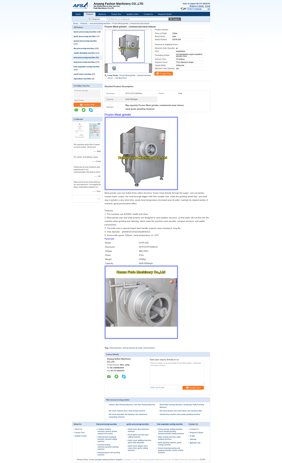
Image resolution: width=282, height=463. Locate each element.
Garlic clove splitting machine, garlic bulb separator (140, 441)
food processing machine (84, 62)
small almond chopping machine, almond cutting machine (107, 439)
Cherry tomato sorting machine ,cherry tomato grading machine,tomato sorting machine (171, 431)
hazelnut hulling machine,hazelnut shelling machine (108, 447)
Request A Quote (197, 6)
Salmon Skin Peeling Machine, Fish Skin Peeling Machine (132, 405)
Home (78, 14)
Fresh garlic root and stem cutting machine (138, 436)
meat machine (149, 348)
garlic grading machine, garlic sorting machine (170, 444)
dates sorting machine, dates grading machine (169, 438)
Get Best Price (121, 78)
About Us (102, 14)
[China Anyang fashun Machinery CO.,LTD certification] (79, 138)
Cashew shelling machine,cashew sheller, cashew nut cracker (107, 431)
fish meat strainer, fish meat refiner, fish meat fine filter (181, 411)
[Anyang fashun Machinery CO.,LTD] (83, 6)
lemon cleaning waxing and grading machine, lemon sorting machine (170, 450)
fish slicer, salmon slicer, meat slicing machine (127, 411)
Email (207, 6)
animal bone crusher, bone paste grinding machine (180, 414)
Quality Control (133, 14)
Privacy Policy (82, 460)
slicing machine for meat (132, 348)
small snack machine (82, 74)
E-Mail (192, 436)
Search (176, 19)
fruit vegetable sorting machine (87, 67)
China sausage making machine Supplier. (106, 460)
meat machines (115, 348)
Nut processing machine (84, 48)
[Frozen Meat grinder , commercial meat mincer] (128, 46)
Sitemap (193, 439)
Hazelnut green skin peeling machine (109, 454)
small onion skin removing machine (138, 430)
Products (89, 14)
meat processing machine (100, 23)
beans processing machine (85, 32)
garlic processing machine (85, 36)
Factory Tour (116, 14)
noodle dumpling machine (84, 53)
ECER (202, 460)
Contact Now (89, 105)
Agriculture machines (83, 79)
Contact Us (148, 14)
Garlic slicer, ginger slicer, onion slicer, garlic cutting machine (138, 448)
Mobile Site (196, 443)
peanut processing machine (85, 41)
